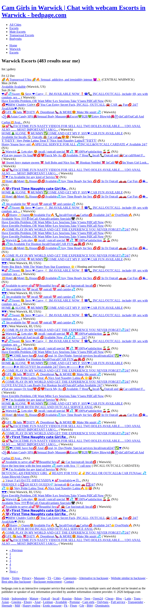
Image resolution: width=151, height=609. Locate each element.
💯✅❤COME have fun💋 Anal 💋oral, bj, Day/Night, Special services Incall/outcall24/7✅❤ (62, 355)
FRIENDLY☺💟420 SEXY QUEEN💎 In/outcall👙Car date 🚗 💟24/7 (48, 484)
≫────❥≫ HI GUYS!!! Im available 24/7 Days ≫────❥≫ (43, 366)
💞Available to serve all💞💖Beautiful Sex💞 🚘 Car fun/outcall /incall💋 (49, 285)
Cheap (109, 598)
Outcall (45, 598)
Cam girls (88, 602)
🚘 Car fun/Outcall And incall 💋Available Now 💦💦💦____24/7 (44, 337)
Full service (118, 602)
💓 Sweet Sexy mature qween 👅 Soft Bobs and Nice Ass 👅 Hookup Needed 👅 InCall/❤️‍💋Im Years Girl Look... (75, 162)
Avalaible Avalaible (14, 86)
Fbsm (73, 605)
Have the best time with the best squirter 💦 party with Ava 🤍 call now (46, 465)
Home (5, 578)
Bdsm (78, 598)
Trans (137, 598)
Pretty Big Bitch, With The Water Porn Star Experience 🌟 (38, 266)
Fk (65, 605)
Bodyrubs (15, 38)
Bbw (119, 598)
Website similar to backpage (128, 578)
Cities (57, 578)
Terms (15, 578)
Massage (39, 578)
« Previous (16, 550)
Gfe (81, 605)
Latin (128, 598)
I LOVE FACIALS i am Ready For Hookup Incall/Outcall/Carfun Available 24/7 (52, 385)
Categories (69, 578)
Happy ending (31, 605)
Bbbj (90, 605)
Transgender (135, 602)
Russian (67, 598)
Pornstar (75, 602)
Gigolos (16, 602)
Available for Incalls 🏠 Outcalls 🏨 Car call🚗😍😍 (35, 137)
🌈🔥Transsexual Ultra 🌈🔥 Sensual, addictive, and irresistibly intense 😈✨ (51, 79)
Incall (55, 598)
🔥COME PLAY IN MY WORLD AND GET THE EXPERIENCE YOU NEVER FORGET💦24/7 (66, 229)
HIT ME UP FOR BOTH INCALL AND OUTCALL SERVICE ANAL (47, 407)
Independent (19, 598)
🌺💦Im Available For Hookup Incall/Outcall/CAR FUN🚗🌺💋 (43, 244)
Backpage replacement (48, 581)
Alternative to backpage (93, 578)
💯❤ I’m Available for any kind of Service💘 (30, 177)
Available (61, 602)
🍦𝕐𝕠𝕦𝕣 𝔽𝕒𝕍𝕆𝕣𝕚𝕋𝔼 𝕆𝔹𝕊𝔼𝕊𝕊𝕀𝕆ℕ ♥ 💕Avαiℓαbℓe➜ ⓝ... (41, 480)
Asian (5, 602)
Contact (69, 581)
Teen (87, 598)
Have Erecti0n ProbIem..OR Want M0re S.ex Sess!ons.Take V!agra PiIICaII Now (53, 101)
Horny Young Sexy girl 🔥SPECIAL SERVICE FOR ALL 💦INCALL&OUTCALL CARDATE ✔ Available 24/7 (74, 144)
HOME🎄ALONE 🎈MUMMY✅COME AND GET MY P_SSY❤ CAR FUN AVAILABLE (62, 133)
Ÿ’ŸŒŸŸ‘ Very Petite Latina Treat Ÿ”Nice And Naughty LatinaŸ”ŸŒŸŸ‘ (49, 140)
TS (49, 578)
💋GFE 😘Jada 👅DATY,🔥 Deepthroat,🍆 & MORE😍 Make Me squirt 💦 (51, 112)
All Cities (15, 24)
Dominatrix (102, 605)
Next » (13, 571)
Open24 (98, 598)
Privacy (26, 578)
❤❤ (4, 263)
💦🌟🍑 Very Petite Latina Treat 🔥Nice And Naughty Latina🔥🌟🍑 (47, 378)
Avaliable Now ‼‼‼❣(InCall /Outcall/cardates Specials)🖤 (38, 218)
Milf (17, 605)
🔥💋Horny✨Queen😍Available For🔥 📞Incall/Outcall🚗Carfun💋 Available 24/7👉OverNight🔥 (67, 215)
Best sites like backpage (16, 581)
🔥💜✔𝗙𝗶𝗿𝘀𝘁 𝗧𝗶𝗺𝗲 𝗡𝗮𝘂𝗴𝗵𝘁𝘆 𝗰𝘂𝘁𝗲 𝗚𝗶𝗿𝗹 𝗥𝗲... (35, 188)
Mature (33, 598)
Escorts (13, 28)
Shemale (7, 605)
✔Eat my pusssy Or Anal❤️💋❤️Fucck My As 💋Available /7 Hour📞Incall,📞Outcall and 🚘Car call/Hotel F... (73, 155)
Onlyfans (102, 602)
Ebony (28, 602)
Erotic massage (52, 605)
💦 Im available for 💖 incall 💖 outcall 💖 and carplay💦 (39, 204)
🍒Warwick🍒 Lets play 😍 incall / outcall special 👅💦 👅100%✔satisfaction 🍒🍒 (56, 151)
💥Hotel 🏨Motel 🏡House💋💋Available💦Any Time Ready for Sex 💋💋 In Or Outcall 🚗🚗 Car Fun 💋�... (75, 181)
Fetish (5, 598)
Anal (37, 602)
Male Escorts (17, 31)
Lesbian (48, 602)
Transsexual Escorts (21, 35)
